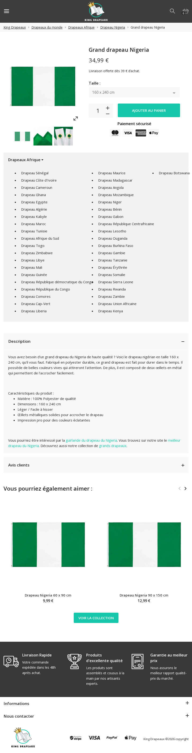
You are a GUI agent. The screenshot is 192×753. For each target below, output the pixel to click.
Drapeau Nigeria (112, 27)
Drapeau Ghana (33, 194)
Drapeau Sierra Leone (115, 282)
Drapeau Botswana (174, 173)
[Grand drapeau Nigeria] (22, 136)
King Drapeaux (15, 27)
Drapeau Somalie (111, 274)
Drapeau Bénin (110, 209)
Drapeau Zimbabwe (37, 252)
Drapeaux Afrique (81, 27)
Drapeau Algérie (34, 209)
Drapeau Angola (111, 187)
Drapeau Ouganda (112, 238)
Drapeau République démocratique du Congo (57, 282)
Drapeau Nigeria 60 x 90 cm (48, 595)
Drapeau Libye (32, 260)
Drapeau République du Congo (45, 289)
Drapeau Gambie (111, 252)
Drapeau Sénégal (34, 173)
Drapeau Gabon (110, 216)
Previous (5, 136)
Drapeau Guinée (34, 274)
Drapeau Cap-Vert (35, 303)
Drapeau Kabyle (34, 216)
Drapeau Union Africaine (117, 303)
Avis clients (19, 465)
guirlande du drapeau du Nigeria (91, 440)
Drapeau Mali (31, 267)
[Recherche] (172, 11)
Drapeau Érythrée (112, 267)
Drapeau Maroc (33, 223)
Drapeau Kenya (110, 311)
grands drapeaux (112, 445)
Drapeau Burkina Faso (115, 245)
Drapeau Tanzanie (112, 260)
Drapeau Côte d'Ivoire (39, 180)
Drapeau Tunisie (34, 231)
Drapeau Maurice (112, 173)
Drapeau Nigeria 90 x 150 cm (144, 595)
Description (19, 341)
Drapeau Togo (32, 245)
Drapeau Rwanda (112, 289)
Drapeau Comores (36, 296)
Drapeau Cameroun (36, 187)
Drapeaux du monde (47, 27)
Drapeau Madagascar (115, 180)
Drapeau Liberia (34, 311)
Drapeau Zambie (111, 296)
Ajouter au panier (149, 110)
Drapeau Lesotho (112, 231)
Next (80, 136)
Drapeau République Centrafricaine (126, 223)
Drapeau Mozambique (116, 194)
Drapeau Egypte (34, 202)
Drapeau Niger (110, 202)
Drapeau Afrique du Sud (40, 238)
